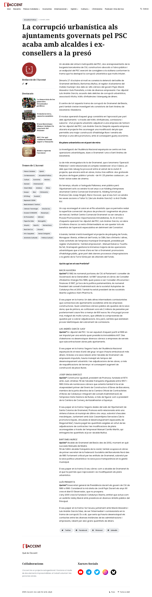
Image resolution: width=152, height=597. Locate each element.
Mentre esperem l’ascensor (44, 151)
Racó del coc (28, 229)
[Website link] (23, 84)
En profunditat (29, 217)
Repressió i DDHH (29, 200)
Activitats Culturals (30, 238)
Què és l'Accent (29, 553)
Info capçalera (29, 234)
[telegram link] (89, 572)
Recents (17, 9)
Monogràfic (42, 221)
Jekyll (50, 592)
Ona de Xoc (46, 209)
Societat (37, 196)
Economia (47, 9)
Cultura (26, 180)
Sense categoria (44, 234)
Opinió (41, 171)
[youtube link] (81, 572)
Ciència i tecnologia (31, 209)
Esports (36, 225)
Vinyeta (26, 225)
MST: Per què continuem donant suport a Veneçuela (45, 139)
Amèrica (39, 188)
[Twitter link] (26, 84)
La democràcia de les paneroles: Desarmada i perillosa (46, 102)
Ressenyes (45, 213)
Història (47, 180)
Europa (26, 192)
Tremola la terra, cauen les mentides (45, 115)
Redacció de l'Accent (34, 79)
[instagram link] (105, 572)
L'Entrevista (97, 9)
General (26, 184)
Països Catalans (29, 171)
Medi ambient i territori (32, 204)
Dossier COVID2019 (30, 213)
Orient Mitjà (28, 188)
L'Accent (40, 229)
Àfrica (48, 188)
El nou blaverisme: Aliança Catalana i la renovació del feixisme (45, 127)
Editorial (40, 217)
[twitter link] (97, 572)
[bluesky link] (113, 572)
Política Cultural (47, 238)
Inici (9, 9)
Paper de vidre (29, 221)
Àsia (34, 192)
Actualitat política (30, 20)
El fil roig (27, 196)
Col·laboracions (29, 175)
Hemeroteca (47, 225)
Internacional (38, 184)
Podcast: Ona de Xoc (114, 9)
